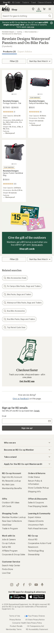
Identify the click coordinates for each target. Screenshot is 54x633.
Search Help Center (11, 565)
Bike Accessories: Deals (16, 278)
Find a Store (7, 569)
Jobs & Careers (9, 539)
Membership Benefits (12, 488)
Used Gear (7, 524)
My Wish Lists (8, 484)
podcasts (42, 585)
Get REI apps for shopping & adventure (27, 592)
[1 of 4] (12, 94)
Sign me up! (27, 428)
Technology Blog (36, 550)
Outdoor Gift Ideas (10, 502)
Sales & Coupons (36, 502)
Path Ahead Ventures (37, 528)
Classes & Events (35, 521)
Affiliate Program (9, 550)
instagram (12, 585)
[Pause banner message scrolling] (51, 22)
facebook (24, 585)
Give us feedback (21, 398)
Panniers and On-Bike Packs (11, 34)
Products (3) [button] (9, 51)
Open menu (49, 8)
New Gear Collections (12, 521)
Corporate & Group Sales (13, 554)
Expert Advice (25, 51)
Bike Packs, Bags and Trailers (19, 294)
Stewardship (34, 554)
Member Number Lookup (14, 517)
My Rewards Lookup (11, 481)
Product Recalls (16, 626)
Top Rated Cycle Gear (16, 327)
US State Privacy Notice (34, 620)
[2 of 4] (13, 94)
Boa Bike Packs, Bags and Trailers (21, 319)
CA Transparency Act (35, 626)
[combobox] (27, 16)
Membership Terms (13, 629)
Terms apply (37, 245)
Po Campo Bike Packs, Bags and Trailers (24, 286)
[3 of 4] (14, 94)
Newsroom (33, 547)
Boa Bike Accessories (16, 311)
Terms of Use (14, 616)
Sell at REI (6, 547)
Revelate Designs (8, 32)
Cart (44, 8)
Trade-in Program (10, 528)
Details (37, 411)
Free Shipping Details (37, 506)
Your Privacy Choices (36, 616)
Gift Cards (6, 506)
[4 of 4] (16, 94)
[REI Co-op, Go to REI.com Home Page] (6, 8)
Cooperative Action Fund (39, 543)
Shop (14, 9)
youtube (36, 585)
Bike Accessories (31, 32)
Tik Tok (18, 585)
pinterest (30, 585)
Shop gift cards (27, 249)
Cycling (19, 32)
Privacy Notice (15, 620)
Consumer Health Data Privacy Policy (27, 623)
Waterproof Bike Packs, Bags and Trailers (24, 303)
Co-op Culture (8, 543)
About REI (32, 539)
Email (4, 416)
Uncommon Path (36, 524)
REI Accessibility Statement (37, 629)
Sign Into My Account (12, 477)
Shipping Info (34, 491)
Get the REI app (27, 381)
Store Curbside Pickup (38, 488)
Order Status (34, 477)
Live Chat (6, 573)
